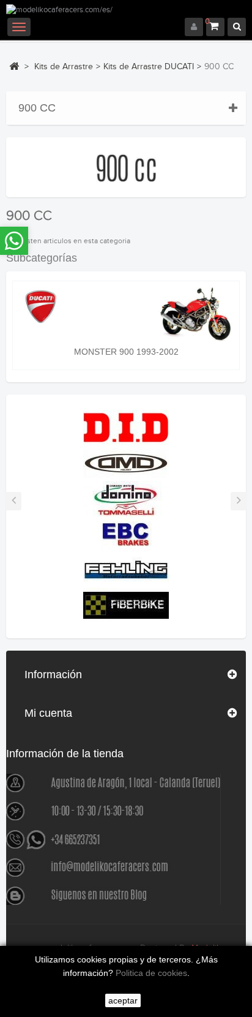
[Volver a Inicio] (14, 66)
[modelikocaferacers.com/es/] (126, 11)
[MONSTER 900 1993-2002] (126, 314)
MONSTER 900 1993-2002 (126, 352)
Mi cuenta (48, 713)
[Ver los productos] (126, 427)
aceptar (123, 1000)
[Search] (237, 27)
